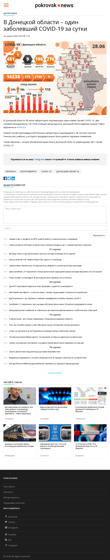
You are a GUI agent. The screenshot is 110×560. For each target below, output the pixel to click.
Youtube (12, 534)
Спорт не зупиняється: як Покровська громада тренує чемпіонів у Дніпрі (42, 331)
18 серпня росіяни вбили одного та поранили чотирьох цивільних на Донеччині (45, 337)
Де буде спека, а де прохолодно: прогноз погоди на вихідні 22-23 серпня (42, 254)
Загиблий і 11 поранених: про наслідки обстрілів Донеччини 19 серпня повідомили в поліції (50, 304)
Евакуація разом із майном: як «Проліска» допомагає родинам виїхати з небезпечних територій (53, 310)
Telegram (39, 159)
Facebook (12, 516)
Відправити (99, 235)
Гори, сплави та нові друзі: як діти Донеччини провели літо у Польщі (40, 278)
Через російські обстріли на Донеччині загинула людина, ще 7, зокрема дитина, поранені (50, 245)
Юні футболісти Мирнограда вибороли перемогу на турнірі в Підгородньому (44, 364)
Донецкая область (67, 171)
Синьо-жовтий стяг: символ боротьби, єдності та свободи (35, 260)
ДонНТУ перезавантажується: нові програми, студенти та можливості (41, 286)
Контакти (8, 491)
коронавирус (28, 171)
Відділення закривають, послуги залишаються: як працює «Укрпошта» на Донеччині (48, 358)
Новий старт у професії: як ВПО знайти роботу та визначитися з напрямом (43, 239)
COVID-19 (46, 171)
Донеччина (10, 13)
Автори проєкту (11, 497)
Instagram (13, 527)
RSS (10, 539)
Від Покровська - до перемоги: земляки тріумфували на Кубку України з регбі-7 (45, 298)
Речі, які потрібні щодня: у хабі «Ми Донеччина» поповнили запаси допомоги (44, 325)
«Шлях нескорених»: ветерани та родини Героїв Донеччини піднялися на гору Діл (46, 343)
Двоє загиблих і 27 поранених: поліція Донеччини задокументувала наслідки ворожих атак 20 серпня (55, 272)
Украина (10, 171)
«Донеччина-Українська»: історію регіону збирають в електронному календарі (45, 266)
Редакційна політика (13, 502)
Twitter (11, 522)
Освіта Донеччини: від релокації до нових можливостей (34, 352)
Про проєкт (9, 486)
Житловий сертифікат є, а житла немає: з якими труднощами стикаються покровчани (48, 292)
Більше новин (55, 373)
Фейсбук (21, 127)
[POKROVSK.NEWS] (54, 4)
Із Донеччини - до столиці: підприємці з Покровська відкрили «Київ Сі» (41, 319)
